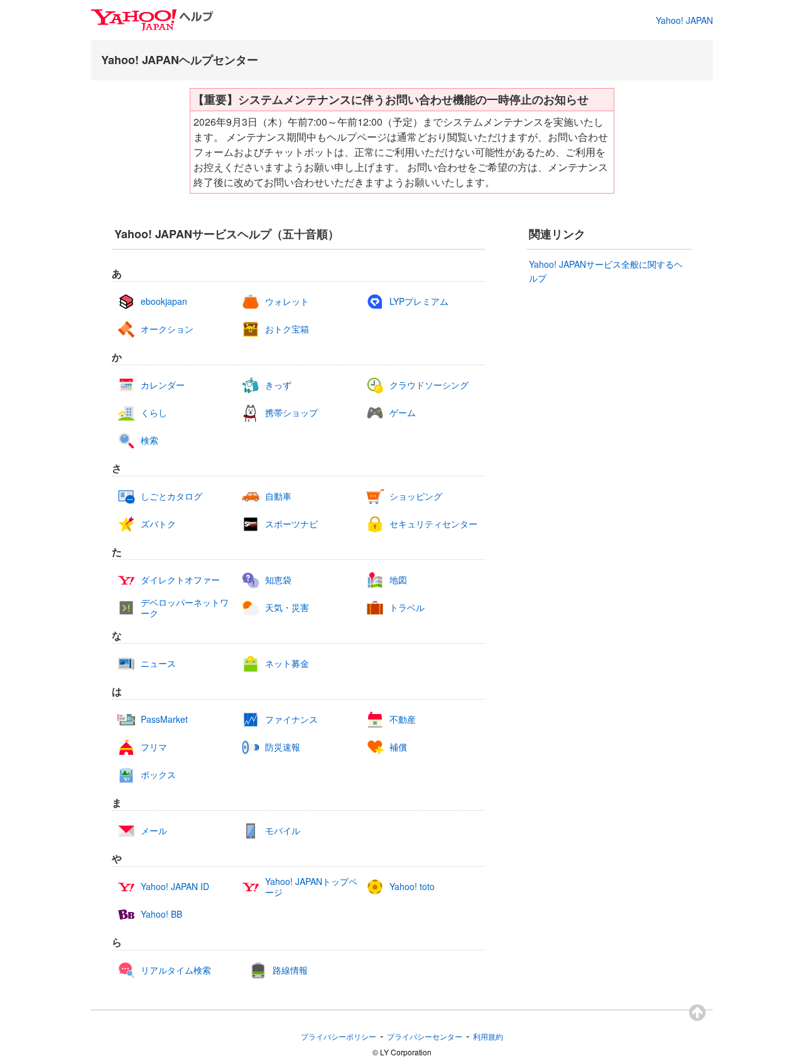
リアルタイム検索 (176, 970)
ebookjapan (164, 301)
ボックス (158, 774)
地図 (398, 579)
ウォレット (287, 301)
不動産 (402, 719)
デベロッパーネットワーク (185, 607)
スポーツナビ (291, 524)
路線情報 (290, 970)
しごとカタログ (171, 496)
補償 (398, 747)
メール (154, 830)
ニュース (158, 663)
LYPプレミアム (418, 301)
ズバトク (158, 524)
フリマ (154, 747)
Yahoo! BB (161, 914)
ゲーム (402, 412)
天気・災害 (287, 607)
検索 (149, 440)
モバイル (282, 830)
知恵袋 (278, 579)
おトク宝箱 (287, 329)
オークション (167, 329)
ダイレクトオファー (180, 579)
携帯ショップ (291, 412)
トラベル (407, 607)
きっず (278, 385)
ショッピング (415, 496)
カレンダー (163, 385)
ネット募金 (287, 663)
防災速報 (282, 747)
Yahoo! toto (412, 886)
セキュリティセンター (433, 524)
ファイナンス (291, 719)
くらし (154, 412)
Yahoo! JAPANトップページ (311, 887)
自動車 (278, 496)
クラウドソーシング (429, 385)
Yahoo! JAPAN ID (175, 886)
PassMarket (164, 719)
